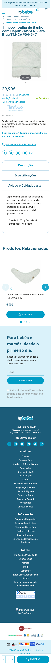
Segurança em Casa (25, 487)
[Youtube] (25, 153)
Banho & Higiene (25, 491)
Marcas (25, 563)
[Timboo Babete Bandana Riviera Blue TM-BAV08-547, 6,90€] (25, 275)
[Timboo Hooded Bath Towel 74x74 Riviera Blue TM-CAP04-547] (25, 83)
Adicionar (35, 659)
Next (45, 287)
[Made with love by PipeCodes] (25, 611)
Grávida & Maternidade (25, 483)
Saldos (25, 456)
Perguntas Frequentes (25, 519)
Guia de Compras (25, 535)
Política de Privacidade (29, 390)
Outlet (25, 479)
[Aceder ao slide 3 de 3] (30, 322)
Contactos (26, 570)
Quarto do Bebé (25, 495)
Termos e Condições (25, 527)
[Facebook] (4, 153)
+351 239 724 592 (25, 426)
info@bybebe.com (25, 437)
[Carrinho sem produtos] (38, 9)
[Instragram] (18, 153)
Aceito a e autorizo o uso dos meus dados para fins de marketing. (25, 393)
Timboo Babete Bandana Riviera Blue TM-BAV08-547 (25, 296)
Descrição (25, 165)
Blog (25, 566)
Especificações (25, 175)
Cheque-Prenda (25, 506)
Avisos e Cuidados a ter (25, 185)
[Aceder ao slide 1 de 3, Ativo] (21, 322)
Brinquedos (25, 468)
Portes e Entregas (26, 531)
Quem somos (25, 559)
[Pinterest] (11, 153)
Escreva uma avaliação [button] (14, 102)
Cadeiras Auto (25, 460)
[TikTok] (31, 153)
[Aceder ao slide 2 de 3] (26, 322)
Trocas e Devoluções (25, 523)
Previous (5, 287)
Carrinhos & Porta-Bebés (25, 464)
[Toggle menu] (4, 12)
